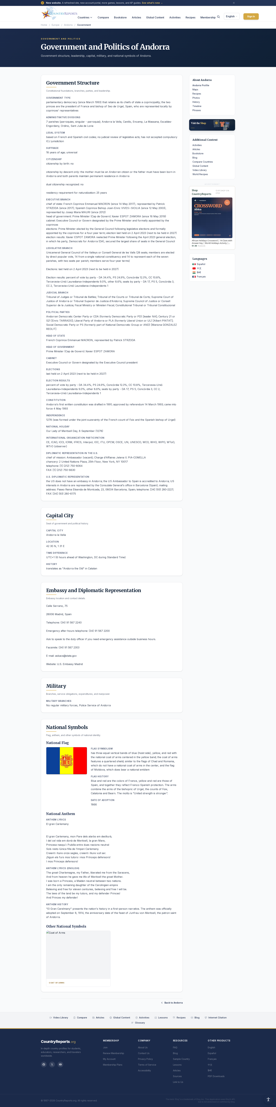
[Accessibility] (268, 1099)
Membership (208, 17)
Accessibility (144, 1070)
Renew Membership (113, 1053)
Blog (194, 157)
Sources (177, 1076)
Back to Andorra (174, 1002)
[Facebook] (44, 1064)
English (230, 16)
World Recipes (200, 174)
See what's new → (152, 2)
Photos (196, 97)
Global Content (155, 17)
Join (105, 1047)
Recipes (190, 17)
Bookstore (120, 17)
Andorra (68, 25)
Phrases (196, 110)
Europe (55, 25)
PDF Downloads (216, 1076)
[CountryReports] (59, 12)
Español (201, 264)
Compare (103, 17)
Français (201, 276)
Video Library (199, 170)
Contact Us (144, 1053)
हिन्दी (199, 272)
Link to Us (178, 1082)
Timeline (196, 106)
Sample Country (181, 1059)
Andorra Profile (200, 85)
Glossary (140, 1022)
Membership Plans (112, 1064)
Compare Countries (202, 161)
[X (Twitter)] (52, 1064)
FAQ (175, 1047)
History (196, 102)
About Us (143, 1047)
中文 (199, 268)
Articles (136, 17)
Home (44, 25)
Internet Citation (217, 1017)
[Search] (218, 17)
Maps (195, 89)
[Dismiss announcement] (234, 3)
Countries (83, 17)
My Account (109, 1059)
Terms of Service (147, 1064)
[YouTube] (60, 1064)
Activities (174, 17)
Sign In (251, 16)
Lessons (163, 1017)
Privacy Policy (145, 1059)
